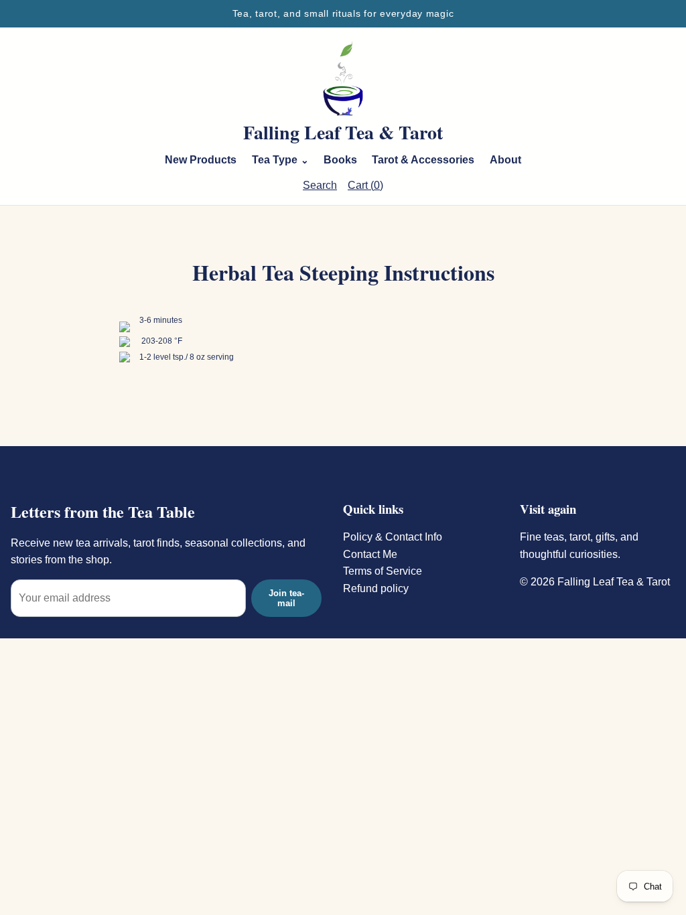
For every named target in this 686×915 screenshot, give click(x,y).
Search (320, 185)
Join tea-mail (286, 598)
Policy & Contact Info (392, 537)
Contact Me (370, 554)
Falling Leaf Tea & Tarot (343, 132)
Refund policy (376, 588)
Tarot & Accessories (423, 159)
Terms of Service (382, 571)
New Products (200, 159)
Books (340, 159)
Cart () (365, 185)
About (505, 159)
